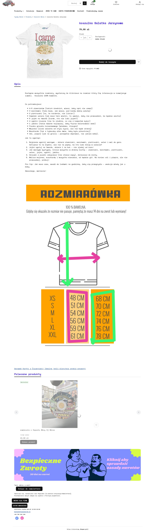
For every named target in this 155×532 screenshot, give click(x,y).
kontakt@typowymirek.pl (22, 512)
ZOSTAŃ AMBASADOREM (19, 506)
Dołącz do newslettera (29, 488)
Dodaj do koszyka (107, 62)
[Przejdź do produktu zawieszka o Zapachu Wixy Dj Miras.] (59, 404)
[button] (85, 3)
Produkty (29, 17)
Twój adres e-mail (22, 485)
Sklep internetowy (77, 529)
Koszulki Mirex (39, 17)
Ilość (81, 34)
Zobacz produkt (28, 442)
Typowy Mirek (18, 17)
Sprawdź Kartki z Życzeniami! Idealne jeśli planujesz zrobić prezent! (50, 368)
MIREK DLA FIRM (20, 500)
